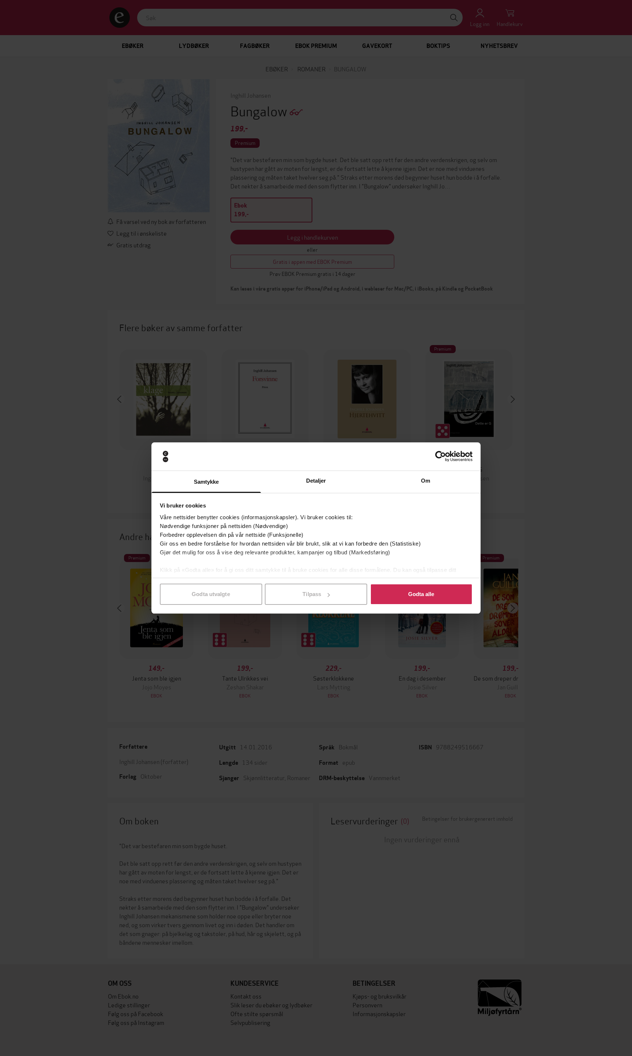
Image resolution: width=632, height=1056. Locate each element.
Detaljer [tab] (316, 481)
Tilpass (311, 594)
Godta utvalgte (211, 594)
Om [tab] (425, 481)
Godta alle (421, 594)
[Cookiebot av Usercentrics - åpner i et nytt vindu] (441, 456)
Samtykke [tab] (206, 482)
